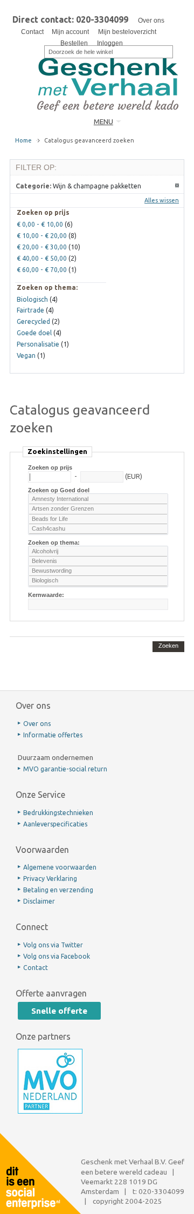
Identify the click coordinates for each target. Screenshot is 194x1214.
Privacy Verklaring (50, 878)
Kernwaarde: (46, 595)
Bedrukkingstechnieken (58, 812)
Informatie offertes (52, 734)
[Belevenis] (98, 561)
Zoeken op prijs (50, 467)
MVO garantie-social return (65, 768)
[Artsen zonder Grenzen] (98, 509)
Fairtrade (30, 310)
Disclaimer (39, 901)
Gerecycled (33, 321)
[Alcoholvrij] (98, 552)
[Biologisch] (98, 581)
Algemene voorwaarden (59, 867)
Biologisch (32, 299)
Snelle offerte (59, 1010)
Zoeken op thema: (54, 542)
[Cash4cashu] (98, 529)
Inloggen (110, 43)
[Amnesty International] (98, 499)
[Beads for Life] (98, 519)
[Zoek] (37, 50)
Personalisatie (38, 344)
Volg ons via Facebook (56, 956)
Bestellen (74, 43)
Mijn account (70, 32)
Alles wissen (161, 200)
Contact (32, 32)
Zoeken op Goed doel (58, 490)
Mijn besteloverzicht (127, 32)
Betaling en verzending (58, 889)
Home (23, 140)
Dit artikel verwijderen (178, 186)
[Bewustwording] (98, 571)
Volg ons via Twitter (53, 944)
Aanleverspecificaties (55, 824)
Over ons (151, 20)
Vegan (26, 355)
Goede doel (34, 332)
